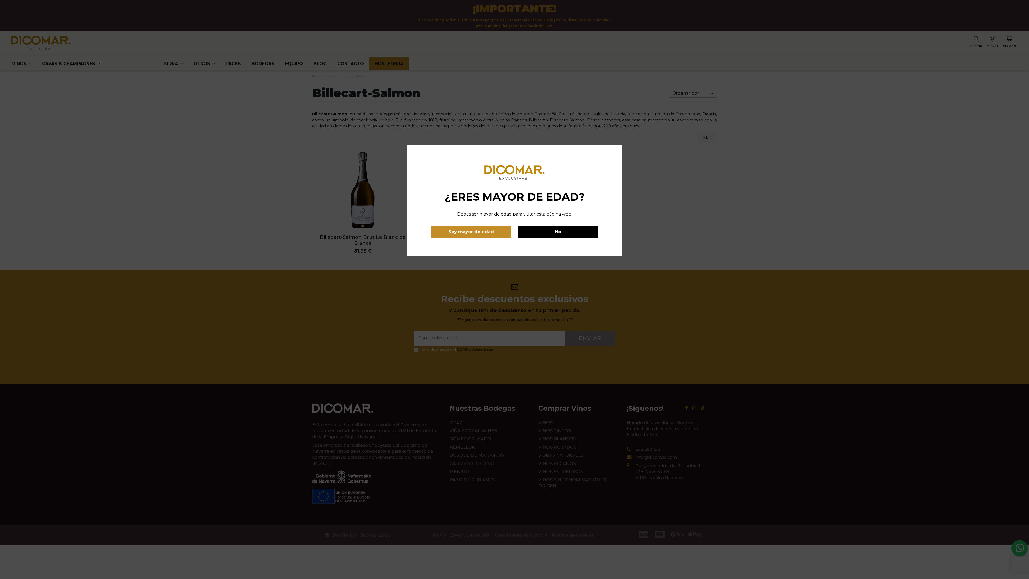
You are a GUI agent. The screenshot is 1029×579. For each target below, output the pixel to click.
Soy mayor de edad (471, 231)
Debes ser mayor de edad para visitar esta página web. (514, 214)
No (558, 231)
